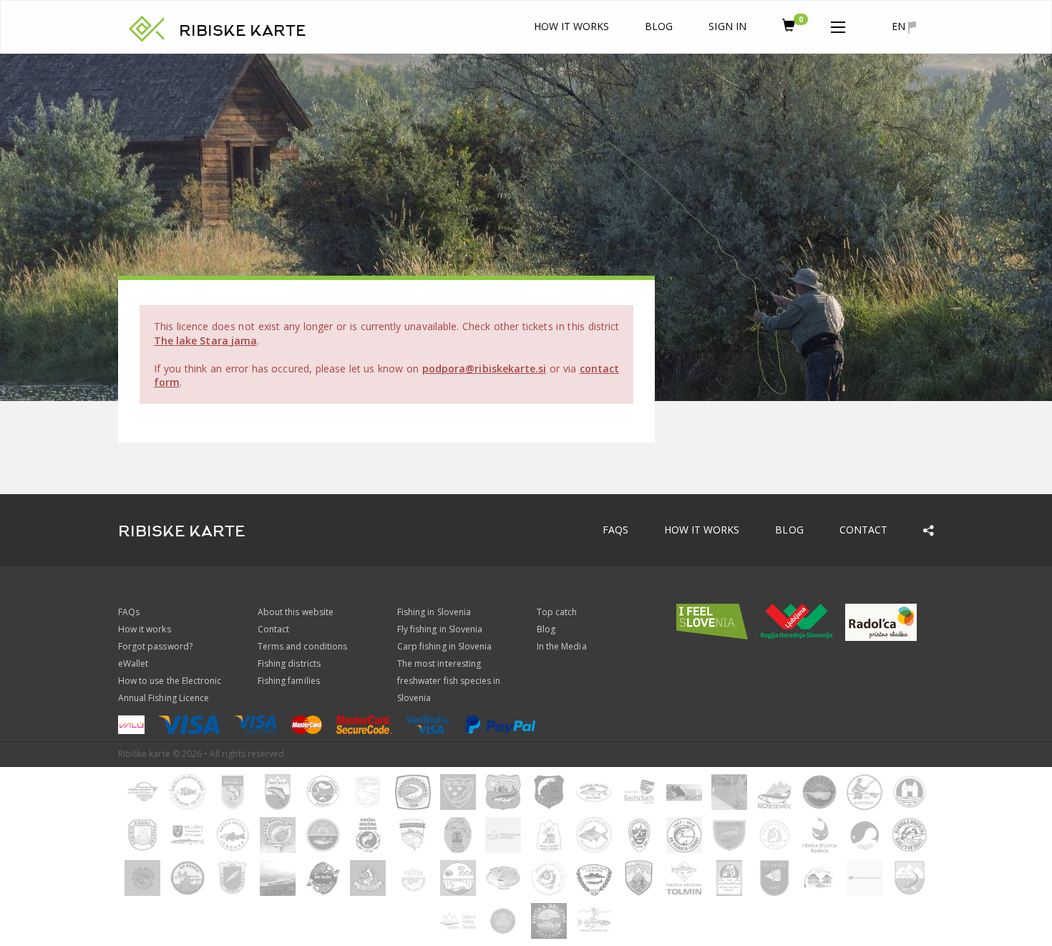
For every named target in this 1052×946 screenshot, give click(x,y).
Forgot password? (155, 646)
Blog (659, 26)
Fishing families (289, 681)
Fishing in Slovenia (434, 612)
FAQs (615, 529)
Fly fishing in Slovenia (439, 629)
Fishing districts (289, 663)
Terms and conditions (302, 646)
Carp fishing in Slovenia (444, 646)
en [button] (900, 26)
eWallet (133, 663)
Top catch (557, 612)
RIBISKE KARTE (242, 30)
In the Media (562, 646)
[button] (838, 24)
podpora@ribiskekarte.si (484, 368)
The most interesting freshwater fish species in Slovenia (448, 680)
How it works (572, 26)
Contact (863, 529)
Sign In (727, 26)
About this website (295, 612)
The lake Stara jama (205, 340)
